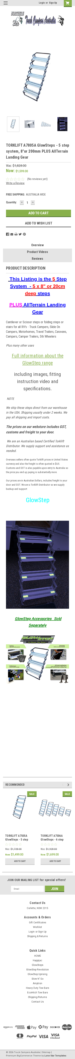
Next (69, 78)
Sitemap (46, 1052)
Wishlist (37, 927)
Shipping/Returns (37, 997)
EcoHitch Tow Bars (37, 992)
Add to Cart (20, 861)
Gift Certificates (37, 922)
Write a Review (15, 183)
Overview (37, 245)
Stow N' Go (37, 978)
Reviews (37, 259)
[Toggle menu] (5, 5)
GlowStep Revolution (37, 969)
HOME (37, 955)
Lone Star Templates (55, 1055)
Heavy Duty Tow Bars (37, 988)
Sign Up (53, 2)
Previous (6, 78)
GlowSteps (37, 965)
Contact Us (37, 1001)
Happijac (37, 960)
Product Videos (37, 252)
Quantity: (11, 202)
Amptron (37, 983)
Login (42, 2)
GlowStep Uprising (37, 974)
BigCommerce (24, 1055)
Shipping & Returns (37, 936)
